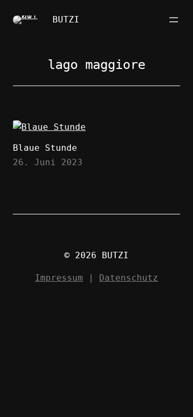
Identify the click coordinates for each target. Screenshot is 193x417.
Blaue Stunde (45, 148)
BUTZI (66, 19)
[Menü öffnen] (173, 19)
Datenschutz (128, 278)
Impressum (59, 278)
